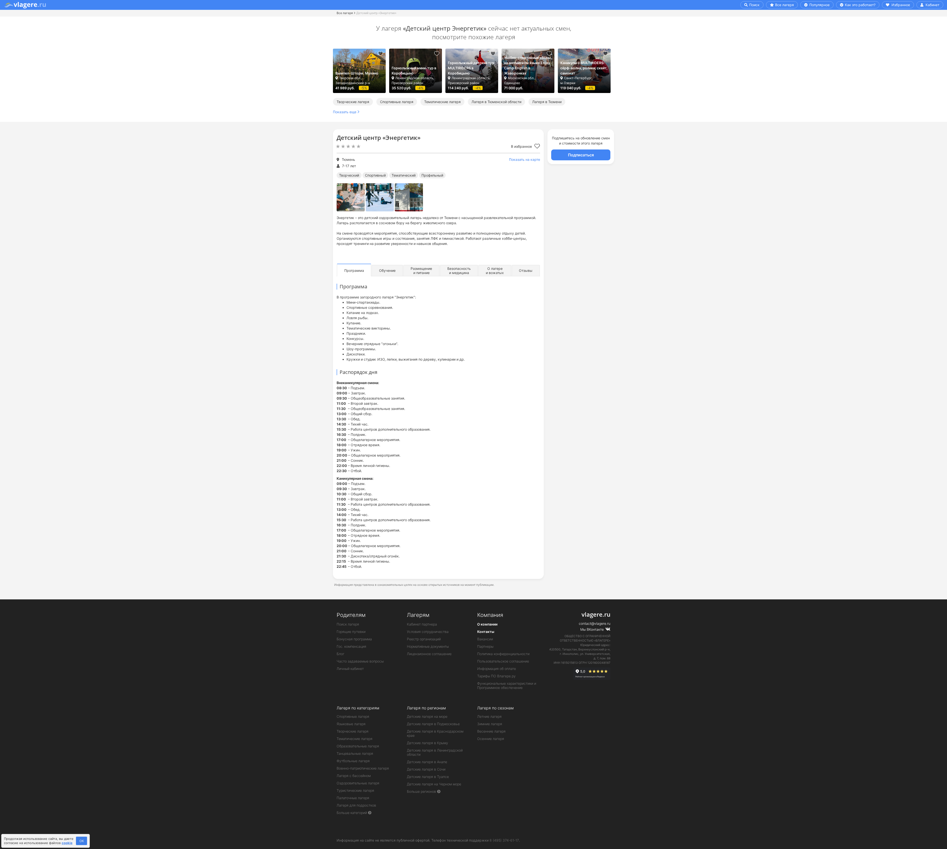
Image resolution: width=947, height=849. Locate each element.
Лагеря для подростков (356, 805)
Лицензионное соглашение (429, 654)
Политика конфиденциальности (503, 654)
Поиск (754, 5)
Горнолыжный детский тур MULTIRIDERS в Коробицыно (471, 68)
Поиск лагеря (348, 624)
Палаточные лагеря (353, 798)
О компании (487, 624)
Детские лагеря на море (427, 716)
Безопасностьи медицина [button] (459, 270)
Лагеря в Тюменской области (496, 102)
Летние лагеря (489, 716)
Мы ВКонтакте (592, 629)
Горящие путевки (351, 631)
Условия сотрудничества (428, 631)
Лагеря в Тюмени (547, 102)
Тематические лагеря (442, 102)
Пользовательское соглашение (503, 661)
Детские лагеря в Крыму (427, 743)
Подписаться (581, 154)
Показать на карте (524, 159)
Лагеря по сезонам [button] (495, 707)
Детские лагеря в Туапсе (428, 777)
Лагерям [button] (418, 615)
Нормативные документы (428, 646)
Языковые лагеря (351, 724)
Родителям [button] (351, 615)
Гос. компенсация (351, 646)
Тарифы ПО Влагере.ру (496, 676)
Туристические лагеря (355, 790)
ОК (81, 841)
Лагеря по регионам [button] (426, 707)
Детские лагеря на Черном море (434, 784)
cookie (67, 843)
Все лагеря (784, 5)
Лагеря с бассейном (354, 776)
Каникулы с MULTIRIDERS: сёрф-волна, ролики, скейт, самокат (583, 68)
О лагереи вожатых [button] (495, 270)
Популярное (819, 5)
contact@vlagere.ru (594, 623)
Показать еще (344, 112)
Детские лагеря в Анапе (427, 762)
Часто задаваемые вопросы (360, 661)
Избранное (900, 5)
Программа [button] (354, 270)
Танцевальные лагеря (355, 753)
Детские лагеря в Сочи (426, 769)
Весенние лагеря (491, 731)
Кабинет (932, 5)
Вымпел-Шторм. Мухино (356, 73)
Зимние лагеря (489, 724)
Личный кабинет (350, 668)
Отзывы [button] (525, 270)
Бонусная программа (354, 639)
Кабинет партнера (422, 624)
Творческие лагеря (353, 102)
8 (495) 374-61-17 (504, 840)
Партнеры (485, 646)
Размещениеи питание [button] (421, 270)
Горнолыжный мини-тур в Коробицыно (414, 70)
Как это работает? (859, 5)
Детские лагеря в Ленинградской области (435, 752)
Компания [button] (490, 615)
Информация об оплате (496, 668)
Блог (340, 654)
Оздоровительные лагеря (358, 783)
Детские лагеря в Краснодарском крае (435, 733)
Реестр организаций (424, 639)
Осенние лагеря (490, 739)
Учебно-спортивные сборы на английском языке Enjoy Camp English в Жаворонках (527, 65)
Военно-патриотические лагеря (363, 768)
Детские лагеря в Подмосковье (433, 724)
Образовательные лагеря (358, 746)
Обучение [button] (387, 270)
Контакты (485, 631)
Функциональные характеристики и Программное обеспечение (506, 685)
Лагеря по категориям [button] (358, 707)
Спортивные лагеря (396, 102)
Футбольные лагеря (353, 761)
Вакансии (485, 639)
